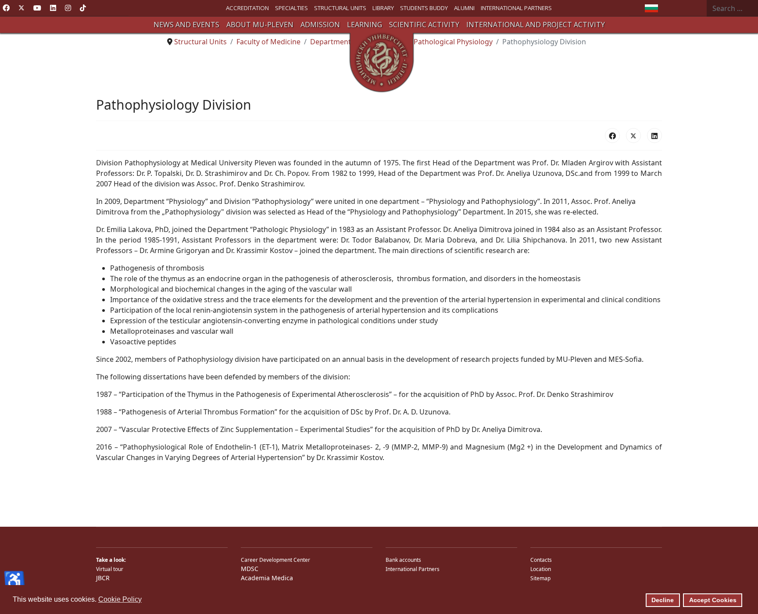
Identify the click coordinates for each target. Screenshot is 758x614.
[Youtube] (37, 8)
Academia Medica (267, 578)
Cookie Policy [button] (120, 599)
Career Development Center (275, 560)
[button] (186, 25)
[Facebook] (6, 8)
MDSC (249, 568)
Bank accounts (403, 560)
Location (540, 569)
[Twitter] (21, 8)
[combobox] (732, 8)
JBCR (103, 578)
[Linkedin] (53, 8)
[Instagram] (68, 8)
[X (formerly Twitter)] (633, 135)
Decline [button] (662, 599)
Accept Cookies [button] (713, 599)
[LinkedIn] (654, 135)
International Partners (413, 569)
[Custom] (83, 8)
